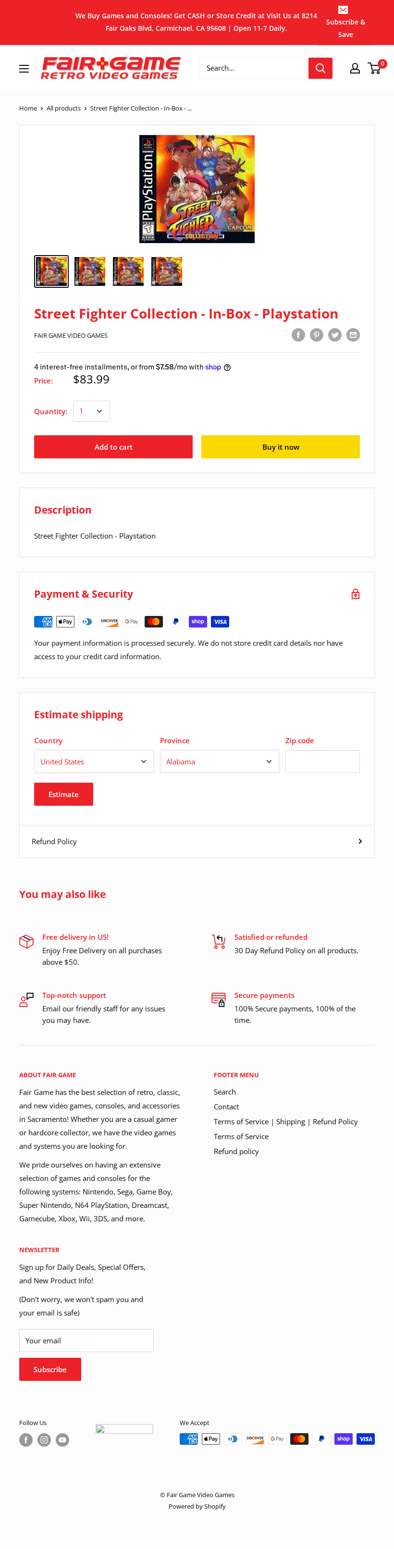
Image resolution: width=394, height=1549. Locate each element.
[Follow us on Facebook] (26, 1440)
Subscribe (50, 1369)
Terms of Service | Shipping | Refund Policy (286, 1121)
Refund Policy (54, 841)
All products (64, 108)
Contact (226, 1106)
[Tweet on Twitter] (335, 334)
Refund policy (236, 1151)
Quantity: (50, 411)
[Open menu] (24, 69)
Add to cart (114, 447)
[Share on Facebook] (298, 334)
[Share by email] (353, 334)
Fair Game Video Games (71, 335)
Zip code (299, 740)
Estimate (64, 794)
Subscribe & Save (345, 28)
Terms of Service (241, 1136)
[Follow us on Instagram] (44, 1440)
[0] (375, 68)
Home (28, 108)
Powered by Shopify (197, 1506)
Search (225, 1091)
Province (175, 740)
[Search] (320, 68)
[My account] (355, 68)
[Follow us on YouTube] (62, 1440)
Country (48, 740)
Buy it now (280, 447)
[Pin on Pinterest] (316, 334)
